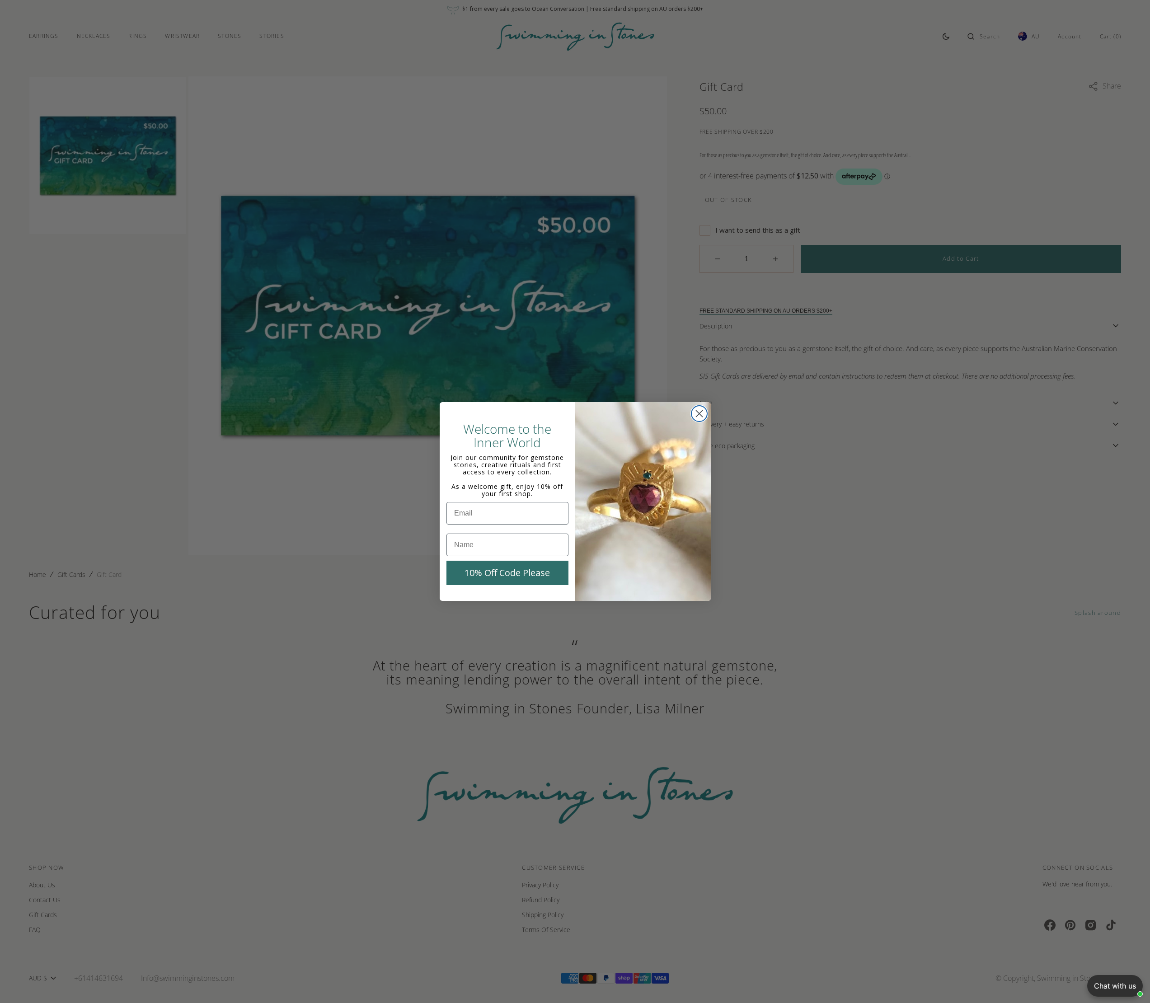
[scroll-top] (1129, 982)
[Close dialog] (699, 414)
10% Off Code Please (507, 573)
